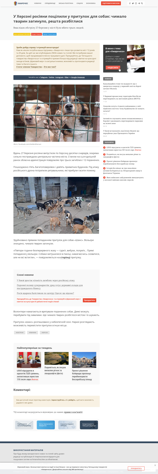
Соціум (80, 3)
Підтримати (101, 7)
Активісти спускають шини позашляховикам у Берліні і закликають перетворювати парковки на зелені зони (123, 120)
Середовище (50, 3)
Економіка (90, 3)
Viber (66, 77)
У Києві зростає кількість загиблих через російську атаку (46, 280)
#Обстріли (19, 332)
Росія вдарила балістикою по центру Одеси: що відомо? (45, 293)
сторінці (65, 257)
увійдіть (71, 400)
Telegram (44, 77)
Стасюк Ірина (52, 34)
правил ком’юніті (73, 412)
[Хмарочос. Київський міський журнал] (20, 3)
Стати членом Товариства (29, 67)
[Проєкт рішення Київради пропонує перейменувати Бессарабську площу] (84, 360)
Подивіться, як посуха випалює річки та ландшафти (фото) (55, 370)
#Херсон (45, 332)
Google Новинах (78, 77)
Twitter (51, 77)
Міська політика (66, 3)
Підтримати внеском (110, 3)
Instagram (59, 77)
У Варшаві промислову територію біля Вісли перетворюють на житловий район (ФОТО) (122, 97)
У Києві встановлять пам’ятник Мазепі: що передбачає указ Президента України (121, 132)
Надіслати (86, 7)
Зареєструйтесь (58, 400)
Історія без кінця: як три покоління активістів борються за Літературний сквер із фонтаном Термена (122, 170)
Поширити (59, 7)
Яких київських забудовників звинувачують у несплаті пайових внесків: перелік (123, 178)
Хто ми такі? (50, 67)
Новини (37, 3)
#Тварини (32, 332)
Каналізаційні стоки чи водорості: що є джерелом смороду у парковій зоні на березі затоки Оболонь (122, 86)
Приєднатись (89, 300)
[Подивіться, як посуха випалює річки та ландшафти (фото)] (57, 358)
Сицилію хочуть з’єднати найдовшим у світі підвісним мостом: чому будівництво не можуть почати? (123, 108)
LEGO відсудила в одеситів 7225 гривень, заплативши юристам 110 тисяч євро (122, 148)
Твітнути (73, 7)
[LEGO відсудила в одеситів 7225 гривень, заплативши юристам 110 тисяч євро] (29, 360)
